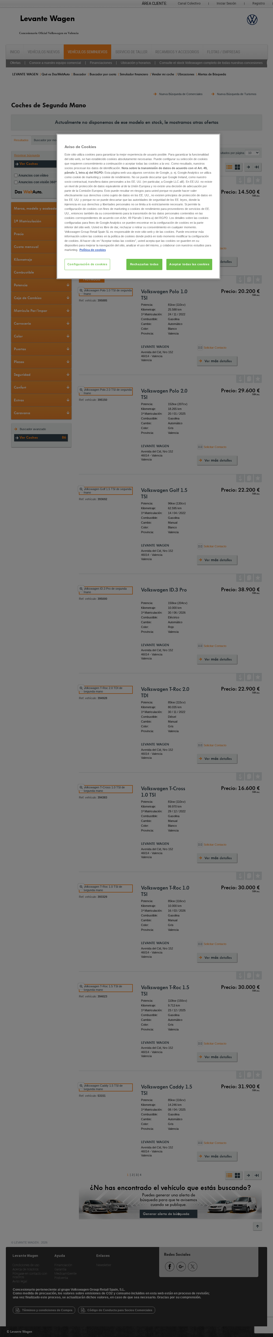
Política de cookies (92, 249)
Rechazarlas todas (144, 264)
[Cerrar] (213, 140)
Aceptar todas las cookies (189, 264)
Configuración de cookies (87, 264)
